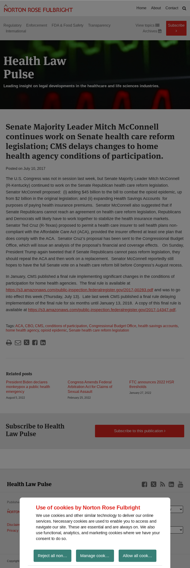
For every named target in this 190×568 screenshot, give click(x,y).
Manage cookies (95, 555)
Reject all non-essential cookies (54, 555)
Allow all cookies (138, 555)
